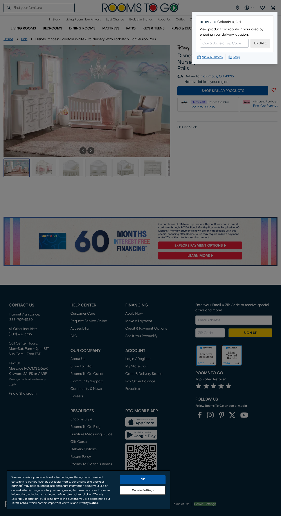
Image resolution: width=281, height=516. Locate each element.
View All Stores (212, 57)
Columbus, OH (229, 22)
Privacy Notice (88, 503)
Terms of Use (19, 503)
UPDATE (260, 43)
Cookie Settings (143, 490)
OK (143, 479)
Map (236, 57)
